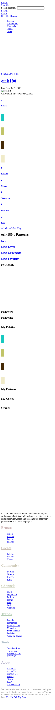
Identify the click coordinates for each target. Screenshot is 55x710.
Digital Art (12, 594)
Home (10, 600)
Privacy (10, 676)
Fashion (10, 597)
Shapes (10, 541)
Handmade (12, 623)
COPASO (11, 656)
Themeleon (12, 651)
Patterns (4, 173)
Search (4, 10)
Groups (10, 574)
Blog (9, 579)
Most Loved (8, 246)
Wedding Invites (14, 636)
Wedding (11, 607)
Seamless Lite (13, 648)
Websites (11, 633)
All (2, 228)
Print (9, 602)
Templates (5, 198)
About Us (11, 671)
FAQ (9, 682)
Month (8, 228)
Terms (10, 679)
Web (9, 605)
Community (12, 23)
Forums (10, 571)
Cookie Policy (13, 684)
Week (14, 228)
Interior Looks (13, 625)
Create (4, 13)
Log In (4, 2)
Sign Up (5, 5)
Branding (11, 620)
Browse (10, 21)
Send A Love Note (9, 74)
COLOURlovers (9, 16)
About (5, 662)
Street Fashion (13, 630)
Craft (9, 592)
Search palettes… (9, 8)
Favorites (5, 210)
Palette (4, 106)
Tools (9, 31)
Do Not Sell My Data (16, 697)
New (3, 241)
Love (3, 222)
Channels (11, 26)
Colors (4, 186)
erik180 (8, 81)
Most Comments (11, 252)
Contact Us (12, 674)
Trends (10, 29)
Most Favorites (10, 258)
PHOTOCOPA (14, 653)
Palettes (10, 536)
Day (19, 228)
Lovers (10, 577)
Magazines (12, 628)
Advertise (11, 668)
